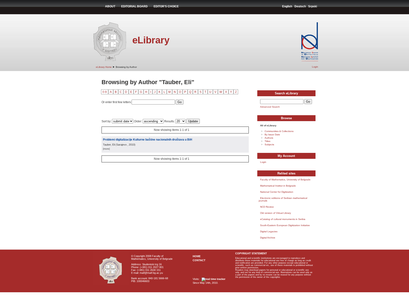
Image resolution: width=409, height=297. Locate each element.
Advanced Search (270, 106)
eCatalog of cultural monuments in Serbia (282, 219)
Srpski (312, 6)
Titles (267, 141)
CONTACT (199, 260)
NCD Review (267, 207)
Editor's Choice (166, 6)
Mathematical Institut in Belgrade (278, 185)
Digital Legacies (268, 231)
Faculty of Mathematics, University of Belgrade (285, 179)
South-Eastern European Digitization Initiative (285, 225)
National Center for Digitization (276, 192)
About (110, 6)
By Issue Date (272, 134)
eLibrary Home (104, 67)
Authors (269, 138)
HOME (196, 256)
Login (315, 66)
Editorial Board (134, 6)
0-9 (104, 92)
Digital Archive (267, 237)
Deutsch (300, 6)
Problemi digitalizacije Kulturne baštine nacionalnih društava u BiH (147, 139)
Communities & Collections (279, 131)
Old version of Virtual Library (275, 213)
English (287, 6)
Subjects (269, 144)
